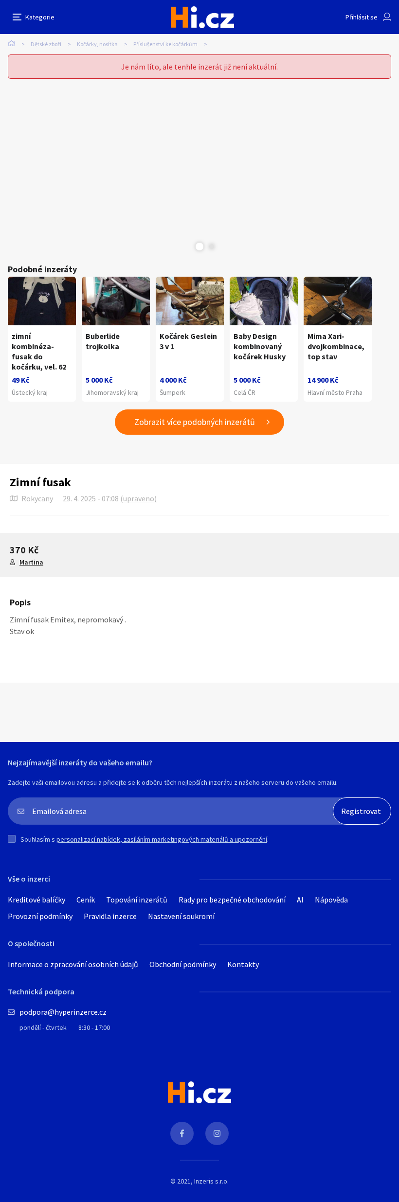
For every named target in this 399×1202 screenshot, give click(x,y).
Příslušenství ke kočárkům (165, 44)
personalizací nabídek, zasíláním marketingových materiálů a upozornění (161, 839)
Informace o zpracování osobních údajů (73, 964)
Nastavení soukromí (181, 916)
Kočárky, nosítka (97, 44)
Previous (187, 246)
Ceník (85, 899)
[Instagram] (217, 1133)
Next (211, 246)
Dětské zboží (46, 44)
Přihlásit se (361, 17)
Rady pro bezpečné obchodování (232, 899)
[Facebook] (182, 1133)
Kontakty (243, 964)
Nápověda (331, 899)
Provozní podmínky (40, 916)
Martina (31, 562)
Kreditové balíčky (36, 899)
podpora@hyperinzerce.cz (63, 1012)
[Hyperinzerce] (202, 17)
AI (300, 899)
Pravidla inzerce (110, 916)
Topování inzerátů (136, 899)
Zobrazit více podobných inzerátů (194, 421)
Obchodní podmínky (182, 964)
